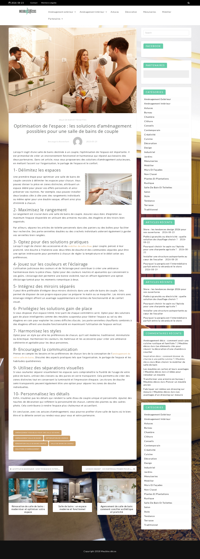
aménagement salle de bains (28, 438)
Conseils (149, 125)
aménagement (120, 353)
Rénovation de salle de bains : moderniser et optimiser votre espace (28, 509)
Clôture (148, 121)
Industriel (149, 152)
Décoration (131, 12)
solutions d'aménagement (27, 449)
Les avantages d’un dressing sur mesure (163, 393)
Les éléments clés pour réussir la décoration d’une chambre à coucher (164, 349)
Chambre (149, 116)
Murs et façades (153, 169)
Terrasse (149, 205)
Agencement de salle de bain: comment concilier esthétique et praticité (116, 509)
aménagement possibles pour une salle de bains (37, 432)
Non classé (150, 174)
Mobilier (166, 12)
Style (147, 196)
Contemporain (152, 130)
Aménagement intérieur (92, 12)
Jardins (148, 156)
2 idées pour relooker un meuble (162, 373)
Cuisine (148, 139)
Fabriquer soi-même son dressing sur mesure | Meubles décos (164, 390)
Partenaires (54, 19)
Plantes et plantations (156, 178)
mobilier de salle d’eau (80, 246)
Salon (147, 191)
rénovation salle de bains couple (30, 443)
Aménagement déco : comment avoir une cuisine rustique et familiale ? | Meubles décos (166, 343)
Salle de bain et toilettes (72, 120)
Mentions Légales (49, 3)
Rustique (149, 183)
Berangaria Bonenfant (58, 141)
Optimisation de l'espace (57, 438)
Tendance (149, 200)
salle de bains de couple (62, 443)
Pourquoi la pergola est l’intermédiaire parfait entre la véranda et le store (165, 265)
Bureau (148, 112)
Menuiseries (149, 12)
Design (148, 147)
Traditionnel (151, 209)
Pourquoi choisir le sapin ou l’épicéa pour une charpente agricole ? (163, 248)
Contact (34, 3)
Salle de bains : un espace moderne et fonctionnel (72, 507)
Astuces (115, 12)
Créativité (149, 134)
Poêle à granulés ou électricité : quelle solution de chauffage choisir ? (164, 238)
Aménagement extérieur (60, 12)
